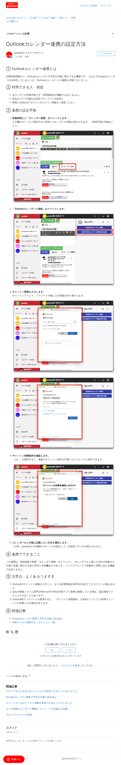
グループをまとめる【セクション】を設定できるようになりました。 (42, 691)
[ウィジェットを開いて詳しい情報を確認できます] (13, 759)
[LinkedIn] (16, 632)
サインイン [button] (106, 5)
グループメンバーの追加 (19, 714)
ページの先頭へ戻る (17, 676)
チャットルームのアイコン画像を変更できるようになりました (39, 702)
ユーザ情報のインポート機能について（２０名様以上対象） (38, 708)
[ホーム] (12, 7)
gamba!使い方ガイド (15, 18)
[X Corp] (12, 632)
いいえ (69, 650)
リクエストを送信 (88, 5)
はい (52, 650)
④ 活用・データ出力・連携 (42, 18)
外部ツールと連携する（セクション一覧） (34, 622)
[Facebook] (7, 632)
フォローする (106, 53)
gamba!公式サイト (72, 758)
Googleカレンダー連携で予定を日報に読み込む (37, 618)
